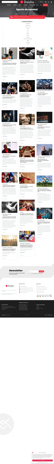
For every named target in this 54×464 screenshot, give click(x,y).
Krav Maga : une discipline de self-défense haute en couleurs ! (27, 214)
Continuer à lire (4, 76)
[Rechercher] (16, 2)
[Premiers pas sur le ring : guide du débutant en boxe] (9, 116)
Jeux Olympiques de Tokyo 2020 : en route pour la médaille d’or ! (44, 190)
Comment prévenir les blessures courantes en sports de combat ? (9, 64)
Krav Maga (28, 42)
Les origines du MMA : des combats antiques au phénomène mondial (25, 95)
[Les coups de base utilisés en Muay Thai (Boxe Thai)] (9, 88)
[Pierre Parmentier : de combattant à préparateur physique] (44, 149)
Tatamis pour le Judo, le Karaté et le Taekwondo (9, 307)
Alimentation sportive (5, 308)
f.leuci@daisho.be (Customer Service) (26, 289)
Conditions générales (41, 286)
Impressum (46, 462)
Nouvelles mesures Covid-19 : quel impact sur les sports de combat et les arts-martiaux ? (26, 246)
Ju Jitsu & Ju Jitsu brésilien (28, 38)
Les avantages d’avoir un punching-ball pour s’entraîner (26, 128)
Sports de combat (5, 61)
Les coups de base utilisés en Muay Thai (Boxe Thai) (8, 97)
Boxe (3, 123)
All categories (28, 23)
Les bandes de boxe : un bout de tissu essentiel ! (26, 187)
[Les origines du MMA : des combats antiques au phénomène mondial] (27, 86)
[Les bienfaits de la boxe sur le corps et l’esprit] (44, 117)
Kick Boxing (28, 37)
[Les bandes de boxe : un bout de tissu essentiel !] (27, 178)
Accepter (42, 460)
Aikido (28, 40)
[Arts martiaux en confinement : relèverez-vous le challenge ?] (9, 240)
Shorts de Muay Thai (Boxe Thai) (23, 305)
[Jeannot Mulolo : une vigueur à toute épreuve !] (9, 147)
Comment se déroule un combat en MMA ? (42, 94)
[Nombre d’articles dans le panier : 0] (49, 2)
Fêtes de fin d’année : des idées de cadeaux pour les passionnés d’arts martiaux (27, 161)
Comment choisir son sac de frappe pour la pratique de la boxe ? (43, 222)
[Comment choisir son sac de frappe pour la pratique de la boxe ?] (44, 213)
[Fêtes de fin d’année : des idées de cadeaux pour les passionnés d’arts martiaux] (27, 151)
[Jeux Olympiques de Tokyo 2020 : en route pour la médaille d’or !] (44, 181)
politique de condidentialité (37, 273)
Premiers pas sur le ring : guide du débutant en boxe (9, 125)
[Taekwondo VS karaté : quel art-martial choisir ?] (27, 53)
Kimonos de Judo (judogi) (23, 306)
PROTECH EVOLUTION (39, 308)
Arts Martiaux (28, 25)
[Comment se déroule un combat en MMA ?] (44, 85)
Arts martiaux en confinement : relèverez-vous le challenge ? (9, 250)
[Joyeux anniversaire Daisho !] (44, 53)
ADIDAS (37, 307)
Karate (28, 28)
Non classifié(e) (9, 60)
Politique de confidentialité (41, 462)
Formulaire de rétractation (42, 289)
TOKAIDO (37, 306)
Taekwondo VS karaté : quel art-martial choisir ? (27, 63)
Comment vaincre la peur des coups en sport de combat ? (8, 186)
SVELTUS (37, 309)
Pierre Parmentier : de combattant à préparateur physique (43, 160)
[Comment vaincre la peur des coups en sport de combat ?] (9, 177)
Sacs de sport (4, 309)
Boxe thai (27, 33)
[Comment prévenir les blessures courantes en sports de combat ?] (9, 53)
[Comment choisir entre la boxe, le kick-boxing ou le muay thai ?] (9, 207)
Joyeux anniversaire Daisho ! (43, 62)
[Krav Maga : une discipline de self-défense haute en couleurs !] (27, 205)
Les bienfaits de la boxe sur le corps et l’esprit (43, 127)
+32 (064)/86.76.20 (23, 286)
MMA (28, 35)
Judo (28, 30)
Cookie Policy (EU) (41, 292)
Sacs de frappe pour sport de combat (7, 306)
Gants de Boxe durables (22, 304)
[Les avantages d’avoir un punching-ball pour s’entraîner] (27, 119)
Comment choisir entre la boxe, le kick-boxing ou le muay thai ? (9, 217)
